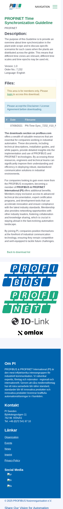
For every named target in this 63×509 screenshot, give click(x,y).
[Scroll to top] (57, 504)
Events (8, 443)
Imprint (8, 454)
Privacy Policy (12, 460)
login (10, 94)
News (8, 449)
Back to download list (18, 252)
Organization (12, 437)
